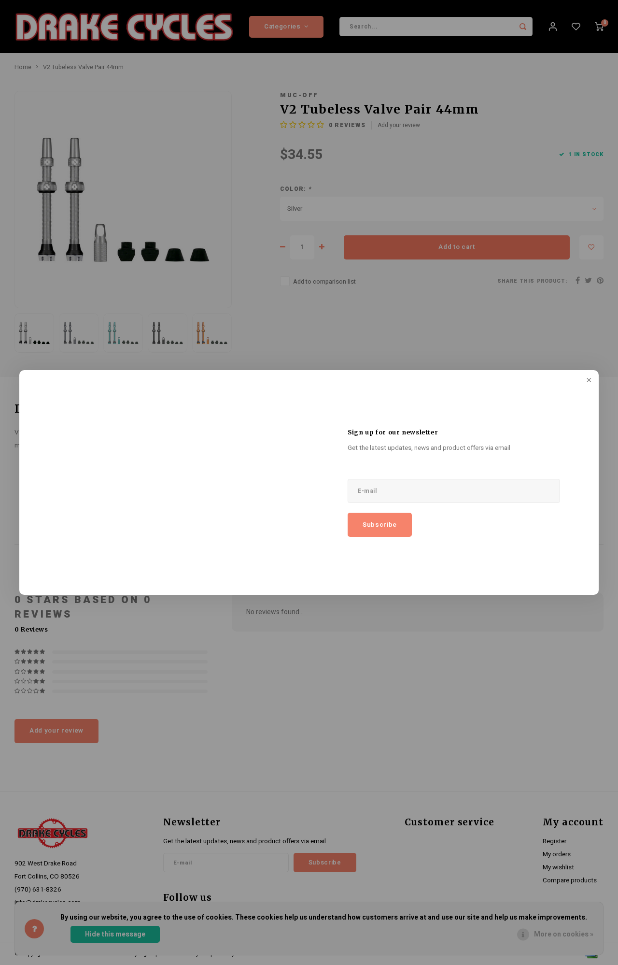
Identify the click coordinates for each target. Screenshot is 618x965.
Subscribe (380, 525)
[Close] (588, 380)
